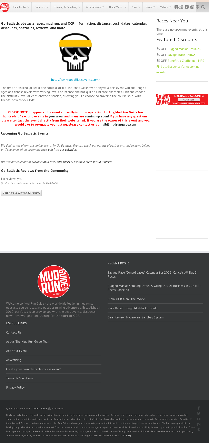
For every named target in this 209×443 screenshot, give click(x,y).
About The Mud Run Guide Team (28, 341)
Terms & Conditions (19, 378)
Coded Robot (40, 408)
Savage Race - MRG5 (182, 55)
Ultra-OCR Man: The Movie (126, 299)
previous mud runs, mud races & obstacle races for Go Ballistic (72, 162)
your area (56, 116)
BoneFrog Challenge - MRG (186, 61)
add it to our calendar (62, 149)
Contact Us (13, 332)
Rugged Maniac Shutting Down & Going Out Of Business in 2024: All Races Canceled (154, 288)
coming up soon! (97, 116)
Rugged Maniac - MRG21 (184, 49)
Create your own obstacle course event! (33, 369)
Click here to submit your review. (21, 192)
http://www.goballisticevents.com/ (75, 79)
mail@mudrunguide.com (118, 124)
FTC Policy (126, 435)
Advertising (13, 360)
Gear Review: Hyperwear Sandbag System (136, 317)
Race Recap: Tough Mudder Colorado (133, 308)
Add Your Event (16, 351)
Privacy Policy (15, 387)
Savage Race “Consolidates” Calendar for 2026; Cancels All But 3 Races (152, 274)
